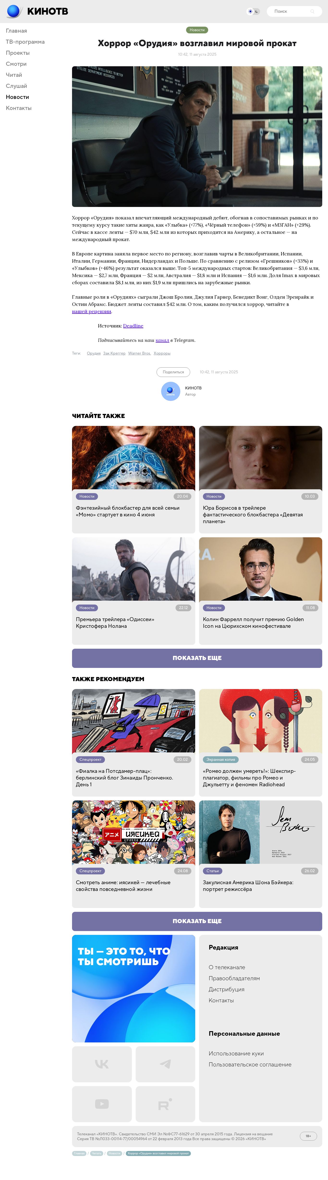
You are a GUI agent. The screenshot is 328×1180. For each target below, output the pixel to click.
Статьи (213, 871)
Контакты (19, 108)
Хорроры (162, 353)
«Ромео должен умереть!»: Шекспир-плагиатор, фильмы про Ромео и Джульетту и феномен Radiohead (249, 778)
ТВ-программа (25, 42)
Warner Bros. (139, 353)
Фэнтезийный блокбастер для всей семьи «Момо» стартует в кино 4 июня (128, 511)
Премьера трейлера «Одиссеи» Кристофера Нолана (115, 622)
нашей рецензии (91, 311)
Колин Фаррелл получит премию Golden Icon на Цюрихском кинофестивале (253, 622)
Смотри (16, 64)
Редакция (223, 947)
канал (162, 340)
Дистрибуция (226, 989)
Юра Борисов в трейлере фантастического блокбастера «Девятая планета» (253, 515)
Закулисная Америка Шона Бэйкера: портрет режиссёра (248, 886)
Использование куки (236, 1054)
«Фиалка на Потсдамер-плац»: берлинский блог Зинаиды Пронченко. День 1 (124, 778)
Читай (14, 75)
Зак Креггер (114, 353)
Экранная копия (221, 759)
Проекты (18, 53)
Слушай (16, 86)
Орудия (94, 353)
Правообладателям (234, 978)
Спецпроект (90, 759)
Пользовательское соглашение (250, 1065)
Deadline (133, 326)
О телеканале (227, 967)
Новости (17, 97)
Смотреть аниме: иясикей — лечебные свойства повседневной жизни (123, 886)
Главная (16, 31)
